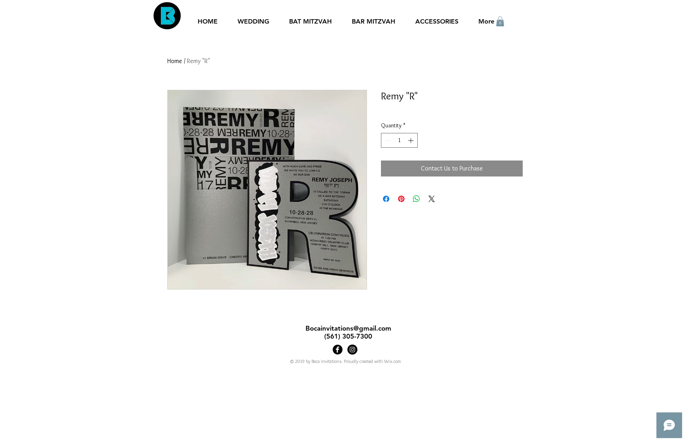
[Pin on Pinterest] (401, 199)
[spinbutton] (399, 140)
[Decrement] (387, 140)
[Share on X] (431, 199)
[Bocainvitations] (352, 350)
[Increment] (411, 140)
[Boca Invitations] (338, 350)
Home (174, 61)
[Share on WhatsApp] (416, 199)
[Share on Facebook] (386, 199)
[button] (500, 21)
